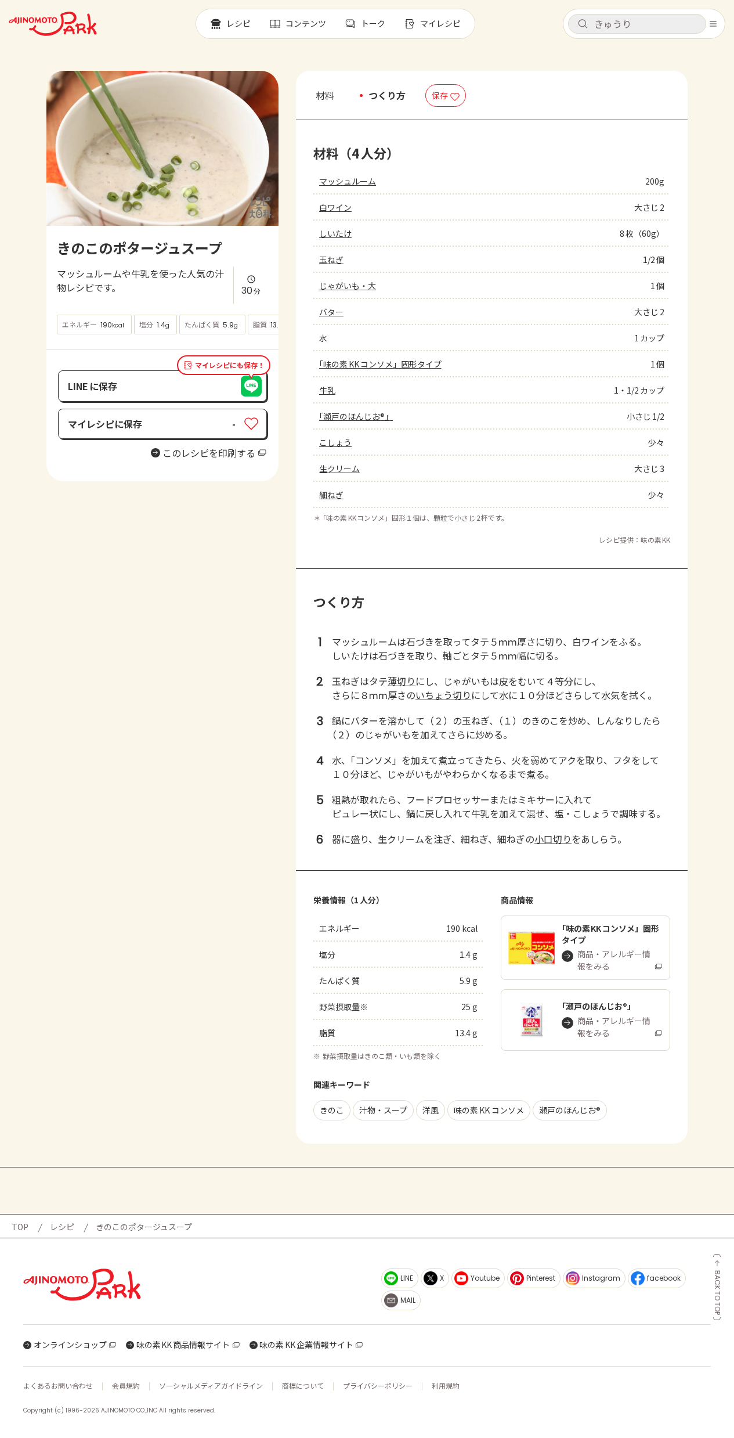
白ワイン (335, 207)
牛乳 (327, 390)
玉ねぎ (331, 259)
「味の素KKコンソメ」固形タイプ (380, 364)
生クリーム (339, 468)
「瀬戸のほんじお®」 (356, 416)
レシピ (62, 1226)
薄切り (401, 681)
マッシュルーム (347, 181)
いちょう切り (443, 695)
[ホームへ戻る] (53, 24)
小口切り (553, 839)
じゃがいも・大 (347, 285)
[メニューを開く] (713, 24)
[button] (637, 24)
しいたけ (335, 233)
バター (331, 312)
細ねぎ (331, 494)
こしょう (335, 442)
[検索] (583, 24)
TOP (20, 1226)
